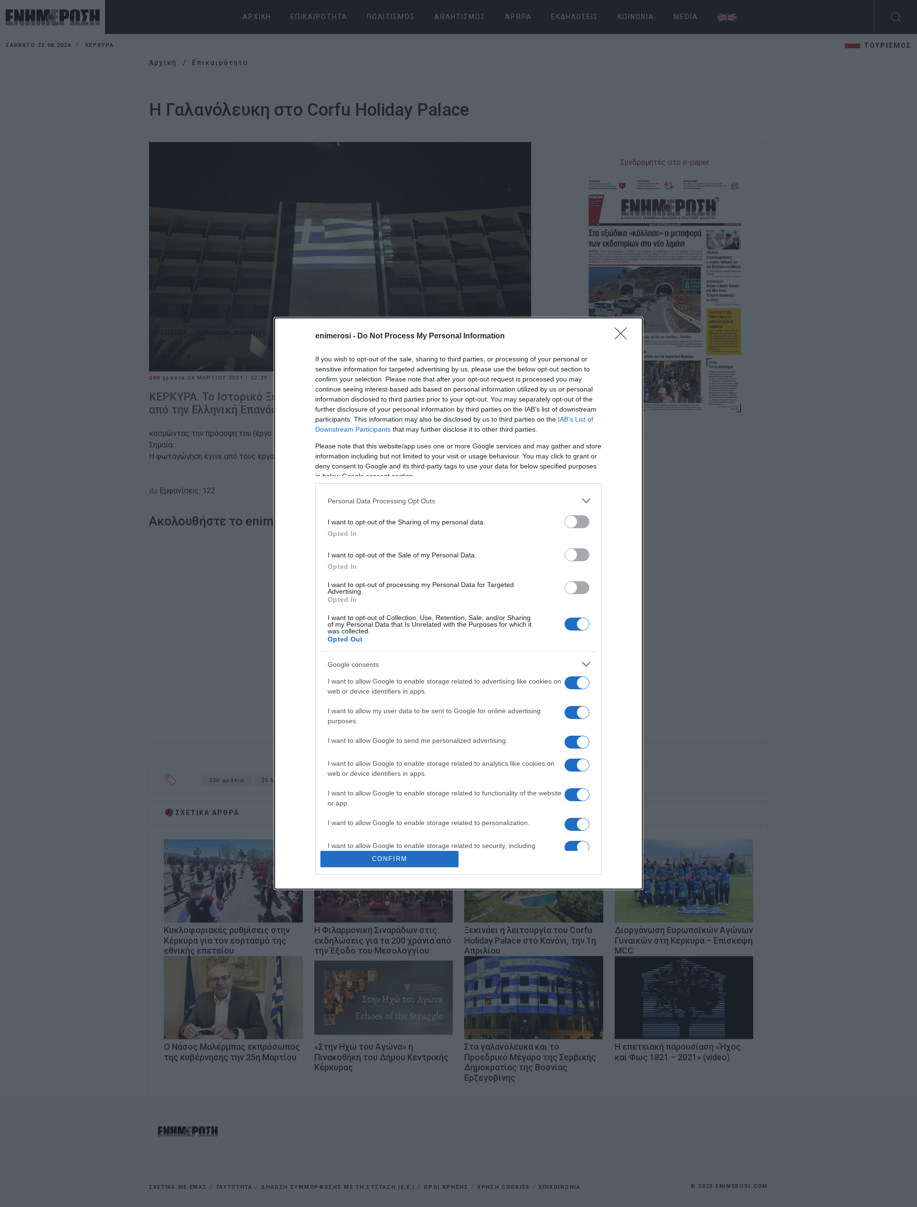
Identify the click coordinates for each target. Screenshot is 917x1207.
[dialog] (458, 603)
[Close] (624, 336)
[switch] (577, 521)
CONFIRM (389, 858)
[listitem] (458, 501)
